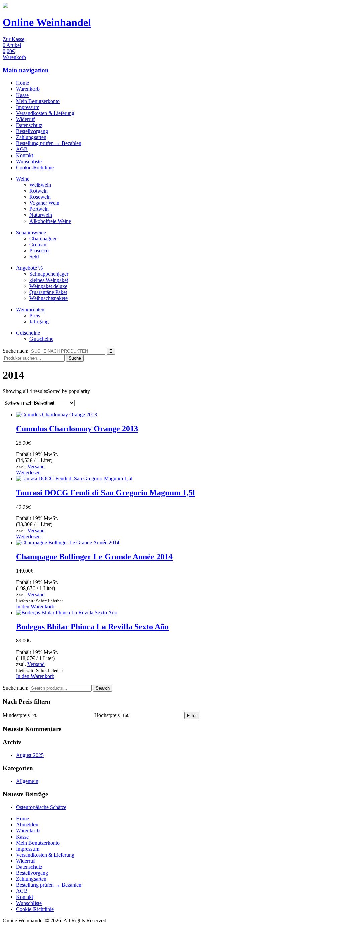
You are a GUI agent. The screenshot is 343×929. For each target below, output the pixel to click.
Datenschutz (29, 125)
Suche (75, 358)
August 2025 (30, 755)
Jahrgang (39, 321)
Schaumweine (31, 232)
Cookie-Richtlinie (35, 167)
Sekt (34, 256)
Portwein (39, 209)
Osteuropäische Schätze (41, 807)
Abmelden (27, 824)
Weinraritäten (30, 309)
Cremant (38, 244)
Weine (22, 179)
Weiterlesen (28, 472)
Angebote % (29, 268)
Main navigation (26, 70)
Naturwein (40, 215)
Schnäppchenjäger (48, 274)
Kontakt (24, 155)
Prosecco (39, 250)
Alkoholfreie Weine (50, 221)
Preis (34, 315)
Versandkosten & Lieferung (45, 113)
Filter (192, 715)
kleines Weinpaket (48, 280)
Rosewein (40, 197)
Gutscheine (28, 333)
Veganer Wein (44, 203)
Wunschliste (29, 161)
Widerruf (25, 119)
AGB (22, 149)
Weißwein (40, 185)
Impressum (27, 107)
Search (103, 688)
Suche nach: (15, 351)
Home (22, 83)
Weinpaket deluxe (48, 286)
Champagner (43, 238)
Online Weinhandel (47, 22)
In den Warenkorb (35, 606)
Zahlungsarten (31, 137)
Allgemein (27, 781)
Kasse (22, 95)
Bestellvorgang (32, 131)
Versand (36, 466)
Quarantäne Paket (48, 292)
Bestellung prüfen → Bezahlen (48, 143)
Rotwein (38, 191)
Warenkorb (28, 89)
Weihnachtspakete (48, 298)
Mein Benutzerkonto (38, 101)
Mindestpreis (16, 715)
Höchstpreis (107, 715)
